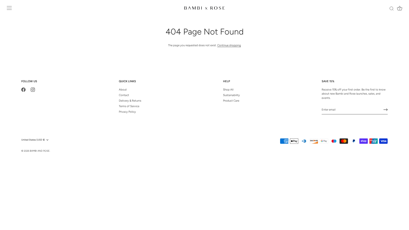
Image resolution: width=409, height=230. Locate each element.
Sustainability (231, 95)
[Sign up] (385, 110)
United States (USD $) (33, 139)
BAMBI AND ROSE (40, 151)
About (123, 89)
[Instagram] (33, 89)
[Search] (391, 8)
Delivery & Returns (130, 100)
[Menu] (9, 8)
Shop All (228, 89)
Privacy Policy (127, 111)
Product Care (231, 100)
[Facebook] (23, 89)
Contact (124, 95)
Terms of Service (129, 106)
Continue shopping (229, 45)
